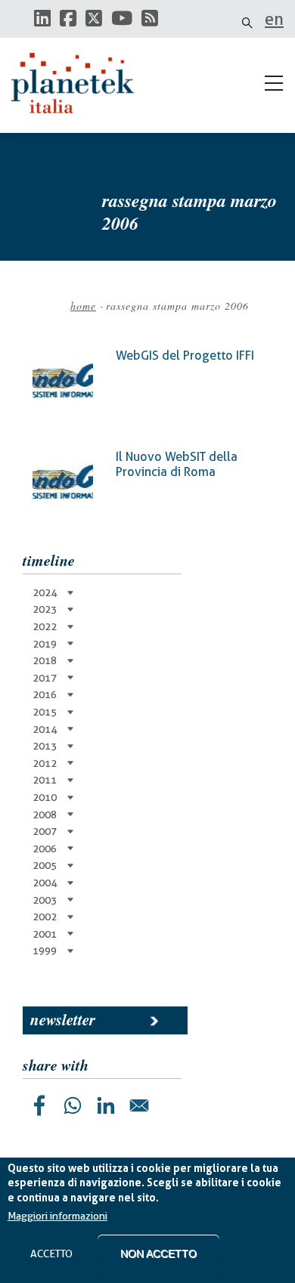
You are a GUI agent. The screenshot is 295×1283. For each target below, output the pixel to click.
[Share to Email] (139, 1105)
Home (83, 305)
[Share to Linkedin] (106, 1105)
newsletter (62, 1019)
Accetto (51, 1253)
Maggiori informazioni (57, 1216)
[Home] (79, 83)
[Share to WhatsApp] (72, 1105)
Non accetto (158, 1253)
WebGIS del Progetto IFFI (185, 355)
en (274, 19)
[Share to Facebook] (39, 1105)
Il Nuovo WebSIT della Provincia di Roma (177, 465)
